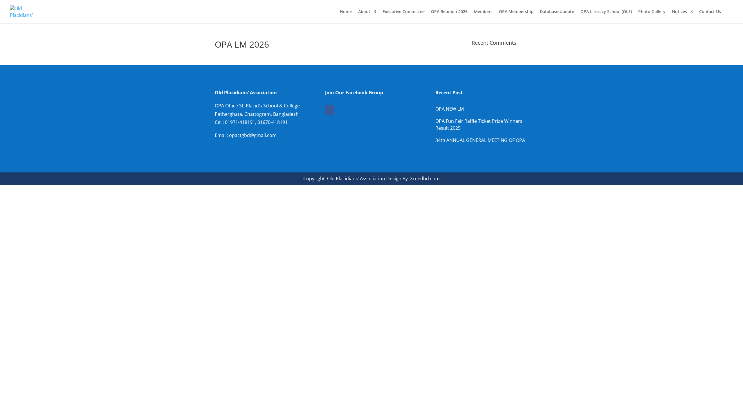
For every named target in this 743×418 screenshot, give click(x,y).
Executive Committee (404, 12)
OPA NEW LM (449, 109)
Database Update (557, 12)
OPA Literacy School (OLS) (606, 12)
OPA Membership (516, 12)
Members (483, 12)
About (364, 12)
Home (346, 12)
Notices (679, 12)
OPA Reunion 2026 (449, 12)
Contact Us (710, 12)
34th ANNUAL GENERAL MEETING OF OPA (480, 140)
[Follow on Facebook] (329, 110)
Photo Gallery (652, 12)
